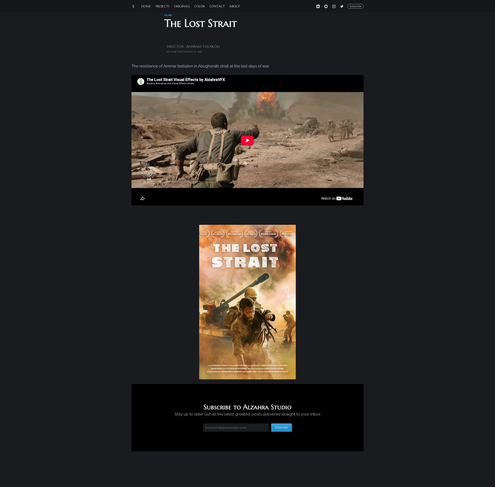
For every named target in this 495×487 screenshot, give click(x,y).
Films (168, 15)
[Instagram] (334, 6)
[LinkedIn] (318, 6)
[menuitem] (146, 6)
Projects (163, 6)
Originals (182, 6)
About (234, 6)
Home (146, 6)
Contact (217, 6)
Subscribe (355, 6)
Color (199, 6)
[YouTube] (326, 6)
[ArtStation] (342, 6)
